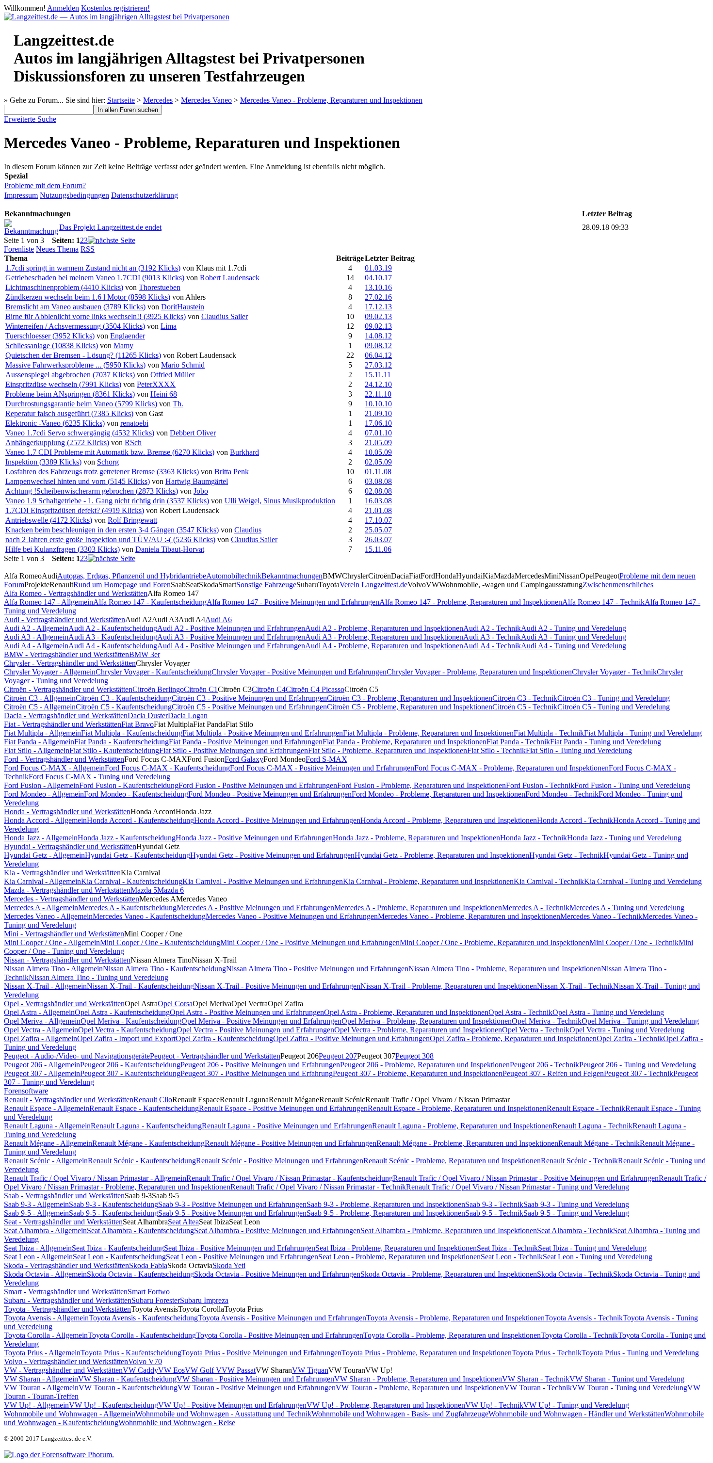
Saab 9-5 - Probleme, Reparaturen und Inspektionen (386, 1213)
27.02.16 (378, 297)
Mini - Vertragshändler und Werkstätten (64, 934)
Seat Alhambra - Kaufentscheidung (140, 1230)
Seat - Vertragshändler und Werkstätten (63, 1222)
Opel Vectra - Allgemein (41, 1030)
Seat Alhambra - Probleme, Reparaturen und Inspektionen (448, 1230)
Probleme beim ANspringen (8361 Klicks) (70, 394)
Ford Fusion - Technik (540, 785)
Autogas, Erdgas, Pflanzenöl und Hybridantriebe (131, 576)
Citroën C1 (201, 689)
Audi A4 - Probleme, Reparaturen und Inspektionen (384, 646)
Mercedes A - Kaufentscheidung (127, 907)
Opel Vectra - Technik (535, 1030)
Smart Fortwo (149, 1291)
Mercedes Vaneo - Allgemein (48, 916)
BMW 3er (144, 654)
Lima (169, 326)
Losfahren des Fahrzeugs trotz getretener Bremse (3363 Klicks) (102, 471)
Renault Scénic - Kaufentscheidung (142, 1161)
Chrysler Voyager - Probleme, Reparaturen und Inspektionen (479, 672)
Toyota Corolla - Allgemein (46, 1335)
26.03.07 (378, 539)
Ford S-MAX (326, 759)
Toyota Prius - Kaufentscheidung (131, 1353)
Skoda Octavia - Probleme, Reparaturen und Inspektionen (448, 1274)
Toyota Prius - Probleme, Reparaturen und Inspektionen (426, 1353)
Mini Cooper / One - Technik (634, 942)
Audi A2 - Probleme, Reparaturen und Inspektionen (384, 628)
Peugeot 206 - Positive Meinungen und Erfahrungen (260, 1065)
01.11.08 (378, 471)
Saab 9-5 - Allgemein (36, 1213)
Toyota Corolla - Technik (579, 1335)
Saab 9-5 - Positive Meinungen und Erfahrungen (232, 1213)
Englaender (127, 336)
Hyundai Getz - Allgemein (44, 855)
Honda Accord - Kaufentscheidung (140, 820)
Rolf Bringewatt (132, 520)
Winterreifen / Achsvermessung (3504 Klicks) (75, 326)
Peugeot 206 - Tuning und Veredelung (637, 1065)
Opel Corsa (175, 1003)
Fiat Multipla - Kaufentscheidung (131, 733)
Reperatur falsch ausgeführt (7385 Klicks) (69, 413)
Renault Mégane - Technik (599, 1143)
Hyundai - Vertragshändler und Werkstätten (70, 846)
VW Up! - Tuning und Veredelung (576, 1405)
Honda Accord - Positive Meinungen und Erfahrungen (277, 820)
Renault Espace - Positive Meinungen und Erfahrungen (283, 1108)
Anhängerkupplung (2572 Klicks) (57, 442)
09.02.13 (378, 316)
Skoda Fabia (148, 1265)
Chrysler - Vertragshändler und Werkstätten (70, 663)
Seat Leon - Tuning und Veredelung (597, 1257)
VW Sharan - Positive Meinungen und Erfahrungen (255, 1379)
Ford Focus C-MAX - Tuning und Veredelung (99, 776)
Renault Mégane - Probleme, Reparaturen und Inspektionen (467, 1143)
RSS (88, 249)
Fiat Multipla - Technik (549, 733)
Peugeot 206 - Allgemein (42, 1065)
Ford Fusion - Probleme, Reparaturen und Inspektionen (421, 785)
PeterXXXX (156, 384)
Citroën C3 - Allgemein (40, 698)
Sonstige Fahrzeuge (266, 584)
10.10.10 (378, 404)
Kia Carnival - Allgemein (42, 881)
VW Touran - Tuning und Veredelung (629, 1387)
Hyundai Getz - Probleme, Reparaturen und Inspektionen (442, 855)
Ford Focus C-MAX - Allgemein (54, 768)
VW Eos (171, 1370)
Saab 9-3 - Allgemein (36, 1204)
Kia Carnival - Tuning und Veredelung (643, 881)
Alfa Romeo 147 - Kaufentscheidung (150, 602)
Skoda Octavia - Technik (575, 1274)
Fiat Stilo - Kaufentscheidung (114, 750)
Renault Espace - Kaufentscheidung (144, 1108)
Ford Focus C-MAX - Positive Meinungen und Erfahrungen (322, 768)
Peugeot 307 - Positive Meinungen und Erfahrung (256, 1073)
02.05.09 (378, 462)
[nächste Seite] (111, 240)
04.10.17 (378, 277)
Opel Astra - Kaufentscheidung (122, 1012)
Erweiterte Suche (30, 119)
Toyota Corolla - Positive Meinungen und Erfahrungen (279, 1335)
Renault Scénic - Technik (579, 1161)
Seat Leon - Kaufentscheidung (119, 1257)
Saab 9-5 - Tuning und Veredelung (576, 1213)
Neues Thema (57, 249)
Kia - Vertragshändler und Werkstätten (62, 872)
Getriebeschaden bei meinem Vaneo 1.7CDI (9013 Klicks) (94, 277)
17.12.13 (378, 307)
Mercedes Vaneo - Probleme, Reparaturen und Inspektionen (331, 100)
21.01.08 (378, 510)
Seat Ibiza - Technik (507, 1248)
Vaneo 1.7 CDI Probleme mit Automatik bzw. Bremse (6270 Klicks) (109, 452)
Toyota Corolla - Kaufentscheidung (142, 1335)
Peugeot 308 (414, 1056)
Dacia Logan (188, 715)
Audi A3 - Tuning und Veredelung (573, 637)
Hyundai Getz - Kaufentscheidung (137, 855)
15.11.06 (378, 549)
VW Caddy (140, 1370)
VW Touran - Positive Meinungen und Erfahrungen (257, 1387)
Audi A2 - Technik (492, 628)
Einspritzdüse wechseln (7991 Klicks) (63, 384)
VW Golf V (203, 1370)
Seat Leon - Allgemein (38, 1257)
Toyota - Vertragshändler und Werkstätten (67, 1309)
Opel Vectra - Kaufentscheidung (127, 1030)
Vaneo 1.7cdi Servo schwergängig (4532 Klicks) (79, 433)
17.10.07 (378, 520)
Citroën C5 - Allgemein (40, 707)
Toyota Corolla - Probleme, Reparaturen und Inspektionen (452, 1335)
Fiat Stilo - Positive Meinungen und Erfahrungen (233, 750)
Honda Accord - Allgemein (45, 820)
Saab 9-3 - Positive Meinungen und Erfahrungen (232, 1204)
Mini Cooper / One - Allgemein (52, 942)
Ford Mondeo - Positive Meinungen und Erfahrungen (270, 794)
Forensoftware (26, 1091)
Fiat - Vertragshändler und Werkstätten (62, 724)
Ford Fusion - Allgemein (41, 785)
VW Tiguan (310, 1370)
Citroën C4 (269, 689)
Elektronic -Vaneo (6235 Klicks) (55, 423)
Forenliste (19, 249)
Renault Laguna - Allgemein (47, 1126)
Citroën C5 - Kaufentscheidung (124, 707)
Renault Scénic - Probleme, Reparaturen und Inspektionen (452, 1161)
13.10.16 (378, 287)
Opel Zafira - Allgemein (40, 1038)
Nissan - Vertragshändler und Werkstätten (67, 960)
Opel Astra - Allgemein (39, 1012)
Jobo (201, 491)
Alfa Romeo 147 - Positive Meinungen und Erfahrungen (293, 602)
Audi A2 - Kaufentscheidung (112, 628)
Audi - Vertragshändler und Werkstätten (64, 619)
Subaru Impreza (204, 1300)
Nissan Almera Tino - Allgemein (53, 969)
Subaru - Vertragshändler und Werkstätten (67, 1300)
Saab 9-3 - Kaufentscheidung (113, 1204)
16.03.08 (378, 501)
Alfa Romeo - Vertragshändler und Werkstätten (75, 593)
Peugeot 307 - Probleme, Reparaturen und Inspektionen (417, 1073)
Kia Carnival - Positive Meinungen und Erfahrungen (262, 881)
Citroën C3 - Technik (524, 698)
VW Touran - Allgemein (41, 1387)
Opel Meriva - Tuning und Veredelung (640, 1021)
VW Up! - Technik (494, 1405)
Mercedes (158, 100)
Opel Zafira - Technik (630, 1038)
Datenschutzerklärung (144, 195)
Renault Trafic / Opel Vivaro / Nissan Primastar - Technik (318, 1187)
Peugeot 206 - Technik (544, 1065)
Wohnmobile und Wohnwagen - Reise (176, 1422)
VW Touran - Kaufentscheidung (128, 1387)
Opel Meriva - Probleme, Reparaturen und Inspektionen (426, 1021)
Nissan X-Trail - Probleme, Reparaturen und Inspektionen (448, 986)
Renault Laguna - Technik (592, 1126)
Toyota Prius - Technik (547, 1353)
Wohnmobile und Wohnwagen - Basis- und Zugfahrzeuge (399, 1414)
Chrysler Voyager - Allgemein (50, 672)
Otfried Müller (172, 374)
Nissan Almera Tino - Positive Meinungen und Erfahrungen (317, 969)
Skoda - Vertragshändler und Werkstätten (66, 1265)
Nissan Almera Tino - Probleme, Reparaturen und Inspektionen (504, 969)
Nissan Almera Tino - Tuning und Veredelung (98, 977)
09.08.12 (378, 345)
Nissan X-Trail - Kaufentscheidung (140, 986)
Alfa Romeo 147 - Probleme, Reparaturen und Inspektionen (470, 602)
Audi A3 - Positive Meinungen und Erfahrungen (231, 637)
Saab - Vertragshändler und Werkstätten (64, 1195)
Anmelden (63, 8)
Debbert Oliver (193, 433)
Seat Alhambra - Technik (575, 1230)
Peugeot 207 (338, 1056)
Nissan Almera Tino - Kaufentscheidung (164, 969)
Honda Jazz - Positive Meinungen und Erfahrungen (254, 838)
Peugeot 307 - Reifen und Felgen (553, 1073)
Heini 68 (163, 394)
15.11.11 (378, 374)
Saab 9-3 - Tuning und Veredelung (576, 1204)
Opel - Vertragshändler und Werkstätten (64, 1003)
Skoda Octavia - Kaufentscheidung (140, 1274)
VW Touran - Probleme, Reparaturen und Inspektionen (420, 1387)
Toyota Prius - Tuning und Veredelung (640, 1353)
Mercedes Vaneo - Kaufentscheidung (149, 916)
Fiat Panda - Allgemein (39, 742)
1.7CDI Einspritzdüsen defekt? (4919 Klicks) (74, 510)
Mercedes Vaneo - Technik (601, 916)
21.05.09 (378, 442)
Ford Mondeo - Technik (562, 794)
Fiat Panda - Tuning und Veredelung (605, 742)
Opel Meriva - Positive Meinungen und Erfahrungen (261, 1021)
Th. (178, 404)
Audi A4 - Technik (492, 646)
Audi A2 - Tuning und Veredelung (573, 628)
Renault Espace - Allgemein (46, 1108)
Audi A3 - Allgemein (36, 637)
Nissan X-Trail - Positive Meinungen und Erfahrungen (277, 986)
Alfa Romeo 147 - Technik (603, 602)
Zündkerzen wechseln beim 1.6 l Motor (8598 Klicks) (87, 297)
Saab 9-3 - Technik (494, 1204)
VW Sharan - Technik (535, 1379)
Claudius (247, 530)
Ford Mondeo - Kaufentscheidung (136, 794)
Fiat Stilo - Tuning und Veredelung (579, 750)
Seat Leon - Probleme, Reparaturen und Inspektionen (399, 1257)
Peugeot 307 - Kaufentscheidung (130, 1073)
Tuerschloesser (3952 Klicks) (50, 336)
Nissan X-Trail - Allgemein (45, 986)
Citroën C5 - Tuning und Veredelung (613, 707)
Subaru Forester (155, 1300)
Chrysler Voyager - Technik (614, 672)
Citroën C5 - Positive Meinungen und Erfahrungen (249, 707)
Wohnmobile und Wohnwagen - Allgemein (69, 1414)
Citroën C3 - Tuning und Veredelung (613, 698)
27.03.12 (378, 365)
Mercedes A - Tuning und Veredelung (626, 907)
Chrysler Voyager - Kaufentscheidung (153, 672)
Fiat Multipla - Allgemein (42, 733)
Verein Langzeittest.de (373, 584)
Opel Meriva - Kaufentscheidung (131, 1021)
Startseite (121, 100)
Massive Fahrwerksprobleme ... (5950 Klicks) (75, 365)
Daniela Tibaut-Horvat (169, 549)
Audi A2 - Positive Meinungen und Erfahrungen (231, 628)
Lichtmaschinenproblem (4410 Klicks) (64, 287)
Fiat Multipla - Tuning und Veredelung (643, 733)
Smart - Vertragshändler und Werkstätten (66, 1291)
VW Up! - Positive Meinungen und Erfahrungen (232, 1405)
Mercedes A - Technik (535, 907)
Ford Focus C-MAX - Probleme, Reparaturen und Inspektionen (511, 768)
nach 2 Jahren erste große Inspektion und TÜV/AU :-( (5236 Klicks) (110, 539)
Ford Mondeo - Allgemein (44, 794)
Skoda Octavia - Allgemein (45, 1274)
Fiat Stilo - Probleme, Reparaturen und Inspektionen (387, 750)
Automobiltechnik (233, 576)
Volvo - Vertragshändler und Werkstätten (66, 1361)
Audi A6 (218, 619)
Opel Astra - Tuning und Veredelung (608, 1012)
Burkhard (244, 452)
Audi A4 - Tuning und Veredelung (573, 646)
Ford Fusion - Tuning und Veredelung (632, 785)
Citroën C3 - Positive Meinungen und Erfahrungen (249, 698)
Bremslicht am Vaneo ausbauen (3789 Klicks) (75, 307)
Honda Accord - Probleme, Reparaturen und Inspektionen (448, 820)
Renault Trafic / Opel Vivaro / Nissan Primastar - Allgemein (95, 1178)
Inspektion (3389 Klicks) (43, 462)
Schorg (108, 462)
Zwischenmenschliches (618, 584)
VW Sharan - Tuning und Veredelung (626, 1379)
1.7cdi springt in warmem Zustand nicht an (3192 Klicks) (92, 268)
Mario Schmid (183, 365)
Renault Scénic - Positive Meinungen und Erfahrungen (279, 1161)
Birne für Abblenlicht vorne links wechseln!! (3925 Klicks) (95, 316)
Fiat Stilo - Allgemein (36, 750)
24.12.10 (378, 384)
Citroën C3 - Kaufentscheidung (124, 698)
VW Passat (239, 1370)
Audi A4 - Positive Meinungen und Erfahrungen (231, 646)
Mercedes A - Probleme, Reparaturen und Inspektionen (418, 907)
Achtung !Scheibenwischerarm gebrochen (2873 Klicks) (91, 491)
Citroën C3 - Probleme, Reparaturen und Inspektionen (409, 698)
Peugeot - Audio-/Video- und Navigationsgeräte (77, 1056)
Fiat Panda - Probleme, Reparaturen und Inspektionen (404, 742)
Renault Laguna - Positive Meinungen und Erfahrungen (287, 1126)
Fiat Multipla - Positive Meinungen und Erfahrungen (262, 733)
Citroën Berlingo (158, 689)
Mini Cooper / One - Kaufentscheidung (160, 942)
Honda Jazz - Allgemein (41, 838)
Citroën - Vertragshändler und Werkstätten (68, 689)
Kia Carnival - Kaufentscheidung (131, 881)
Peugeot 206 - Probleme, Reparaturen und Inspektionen (425, 1065)
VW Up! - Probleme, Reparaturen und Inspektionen (386, 1405)
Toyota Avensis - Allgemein (46, 1318)
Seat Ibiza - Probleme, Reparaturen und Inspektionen (396, 1248)
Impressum (21, 195)
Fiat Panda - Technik (518, 742)
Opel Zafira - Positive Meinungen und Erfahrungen (351, 1038)
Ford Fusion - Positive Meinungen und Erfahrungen (257, 785)
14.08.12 (378, 336)
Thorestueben (159, 287)
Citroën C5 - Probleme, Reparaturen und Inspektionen (409, 707)
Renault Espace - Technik (586, 1108)
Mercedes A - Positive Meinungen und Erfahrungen (255, 907)
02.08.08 (378, 491)
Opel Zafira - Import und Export (126, 1038)
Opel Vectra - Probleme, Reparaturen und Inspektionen (418, 1030)
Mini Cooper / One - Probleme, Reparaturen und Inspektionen (494, 942)
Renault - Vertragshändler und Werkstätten (68, 1099)
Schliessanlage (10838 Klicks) (51, 345)
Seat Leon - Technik (512, 1257)
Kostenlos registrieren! (115, 8)
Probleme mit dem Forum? (45, 185)
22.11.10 (378, 394)
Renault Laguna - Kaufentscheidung (146, 1126)
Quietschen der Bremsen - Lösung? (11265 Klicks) (83, 355)
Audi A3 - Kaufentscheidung (112, 637)
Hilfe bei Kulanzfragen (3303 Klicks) (62, 549)
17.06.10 (378, 423)
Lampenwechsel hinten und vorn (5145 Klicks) (77, 481)
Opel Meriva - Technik (547, 1021)
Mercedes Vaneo (206, 100)
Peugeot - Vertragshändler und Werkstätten (215, 1056)
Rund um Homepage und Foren (122, 584)
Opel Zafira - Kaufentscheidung (224, 1038)
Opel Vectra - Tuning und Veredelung (626, 1030)
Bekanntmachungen (292, 576)
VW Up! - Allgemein (36, 1405)
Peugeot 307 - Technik (638, 1073)
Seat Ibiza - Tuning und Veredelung (592, 1248)
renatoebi (134, 423)
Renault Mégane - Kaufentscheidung (148, 1143)
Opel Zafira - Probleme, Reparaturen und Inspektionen (513, 1038)
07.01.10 (378, 433)
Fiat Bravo (137, 724)
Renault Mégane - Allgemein (48, 1143)
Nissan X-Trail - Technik (575, 986)
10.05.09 (378, 452)
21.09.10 (378, 413)
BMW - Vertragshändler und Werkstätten (66, 654)
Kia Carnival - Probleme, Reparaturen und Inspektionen (428, 881)
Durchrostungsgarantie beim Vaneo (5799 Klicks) (81, 404)
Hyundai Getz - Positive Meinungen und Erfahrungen (272, 855)
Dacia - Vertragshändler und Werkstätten (66, 715)
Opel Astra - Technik (520, 1012)
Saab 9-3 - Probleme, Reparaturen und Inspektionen (386, 1204)
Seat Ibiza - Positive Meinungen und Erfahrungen (239, 1248)
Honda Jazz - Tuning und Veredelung (624, 838)
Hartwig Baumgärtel (196, 481)
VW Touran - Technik (538, 1387)
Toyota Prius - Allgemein (42, 1353)
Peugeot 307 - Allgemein (42, 1073)
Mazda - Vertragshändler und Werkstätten (67, 890)
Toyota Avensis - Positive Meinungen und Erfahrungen (282, 1318)
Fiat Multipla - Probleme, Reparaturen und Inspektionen (428, 733)
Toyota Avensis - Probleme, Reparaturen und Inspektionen (455, 1318)
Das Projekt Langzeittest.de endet (110, 227)
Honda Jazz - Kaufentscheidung (127, 838)
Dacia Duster (148, 715)
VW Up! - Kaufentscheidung (113, 1405)
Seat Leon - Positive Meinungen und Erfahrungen (242, 1257)
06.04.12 (378, 355)
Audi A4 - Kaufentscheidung (112, 646)
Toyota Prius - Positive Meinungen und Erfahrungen (261, 1353)
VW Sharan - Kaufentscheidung (127, 1379)
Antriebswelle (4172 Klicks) (48, 520)
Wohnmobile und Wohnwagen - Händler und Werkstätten (576, 1414)
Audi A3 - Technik (492, 637)
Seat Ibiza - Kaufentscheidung (118, 1248)
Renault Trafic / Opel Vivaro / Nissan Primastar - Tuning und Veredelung (517, 1187)
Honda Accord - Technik (575, 820)
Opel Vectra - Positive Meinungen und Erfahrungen (255, 1030)
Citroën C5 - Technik (524, 707)
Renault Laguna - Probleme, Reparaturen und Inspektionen (462, 1126)
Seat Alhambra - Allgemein (45, 1230)
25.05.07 (378, 530)
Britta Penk (231, 471)
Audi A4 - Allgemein (36, 646)
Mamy (123, 345)
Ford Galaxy (244, 759)
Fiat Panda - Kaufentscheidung (121, 742)
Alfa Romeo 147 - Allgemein (48, 602)
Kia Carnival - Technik (549, 881)
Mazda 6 (170, 890)
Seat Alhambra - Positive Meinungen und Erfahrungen (277, 1230)
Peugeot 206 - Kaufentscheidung (130, 1065)
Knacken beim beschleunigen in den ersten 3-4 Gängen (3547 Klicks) (112, 530)
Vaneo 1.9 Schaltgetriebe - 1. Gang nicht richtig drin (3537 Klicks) (107, 501)
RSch (133, 442)
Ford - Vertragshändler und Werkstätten (64, 759)
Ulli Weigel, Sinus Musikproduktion (280, 501)
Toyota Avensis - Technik (584, 1318)
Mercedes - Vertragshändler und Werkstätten (71, 899)
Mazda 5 (143, 890)
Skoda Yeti (228, 1265)
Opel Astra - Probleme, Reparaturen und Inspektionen (406, 1012)
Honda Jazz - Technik (533, 838)
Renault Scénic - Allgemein (46, 1161)
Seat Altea (183, 1222)
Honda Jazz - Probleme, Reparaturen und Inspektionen (416, 838)
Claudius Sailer (224, 316)
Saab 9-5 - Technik (494, 1213)
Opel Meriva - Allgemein (42, 1021)
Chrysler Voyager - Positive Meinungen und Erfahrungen (299, 672)
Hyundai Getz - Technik (566, 855)
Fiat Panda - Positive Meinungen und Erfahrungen (246, 742)
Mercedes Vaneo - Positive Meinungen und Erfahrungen (292, 916)
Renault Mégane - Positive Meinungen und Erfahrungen (290, 1143)
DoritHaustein (182, 307)
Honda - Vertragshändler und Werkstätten (67, 811)
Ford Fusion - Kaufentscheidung (128, 785)
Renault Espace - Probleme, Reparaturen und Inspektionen (457, 1108)
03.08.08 (378, 481)
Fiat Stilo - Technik (496, 750)
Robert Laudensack (229, 277)
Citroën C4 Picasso (315, 689)
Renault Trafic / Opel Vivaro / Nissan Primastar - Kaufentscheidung (289, 1178)
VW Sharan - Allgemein (41, 1379)
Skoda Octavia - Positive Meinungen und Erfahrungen (277, 1274)
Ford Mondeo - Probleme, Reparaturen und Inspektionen (438, 794)
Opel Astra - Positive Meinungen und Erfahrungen (247, 1012)
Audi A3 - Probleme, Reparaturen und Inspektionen (384, 637)
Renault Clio (152, 1099)
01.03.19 (378, 268)
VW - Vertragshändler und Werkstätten (63, 1370)
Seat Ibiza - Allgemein (38, 1248)
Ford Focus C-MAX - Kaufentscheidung (167, 768)
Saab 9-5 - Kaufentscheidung (113, 1213)
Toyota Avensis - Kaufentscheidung (143, 1318)
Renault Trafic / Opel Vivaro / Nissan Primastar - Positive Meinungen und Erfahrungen (526, 1178)
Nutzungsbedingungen (74, 195)
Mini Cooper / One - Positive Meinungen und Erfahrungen (310, 942)
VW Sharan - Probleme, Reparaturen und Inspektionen (418, 1379)
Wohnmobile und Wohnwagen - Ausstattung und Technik (223, 1414)
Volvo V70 (145, 1361)
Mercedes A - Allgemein (41, 907)
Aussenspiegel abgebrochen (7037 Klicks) (70, 374)
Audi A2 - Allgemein (36, 628)
